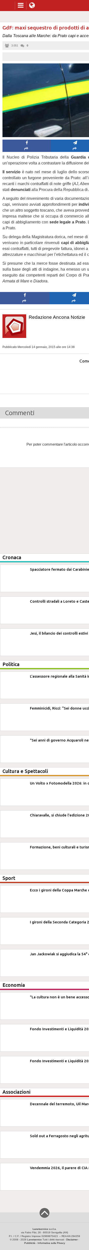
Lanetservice (34, 1239)
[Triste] (74, 376)
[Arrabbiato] (25, 376)
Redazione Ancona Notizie (57, 317)
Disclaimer (72, 1239)
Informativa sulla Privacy (51, 1243)
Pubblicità (29, 1243)
